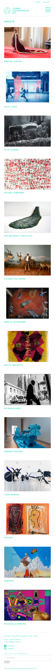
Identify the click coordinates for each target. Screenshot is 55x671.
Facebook (10, 646)
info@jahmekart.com (14, 642)
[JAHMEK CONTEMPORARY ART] (16, 10)
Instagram (10, 648)
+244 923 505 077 (15, 639)
